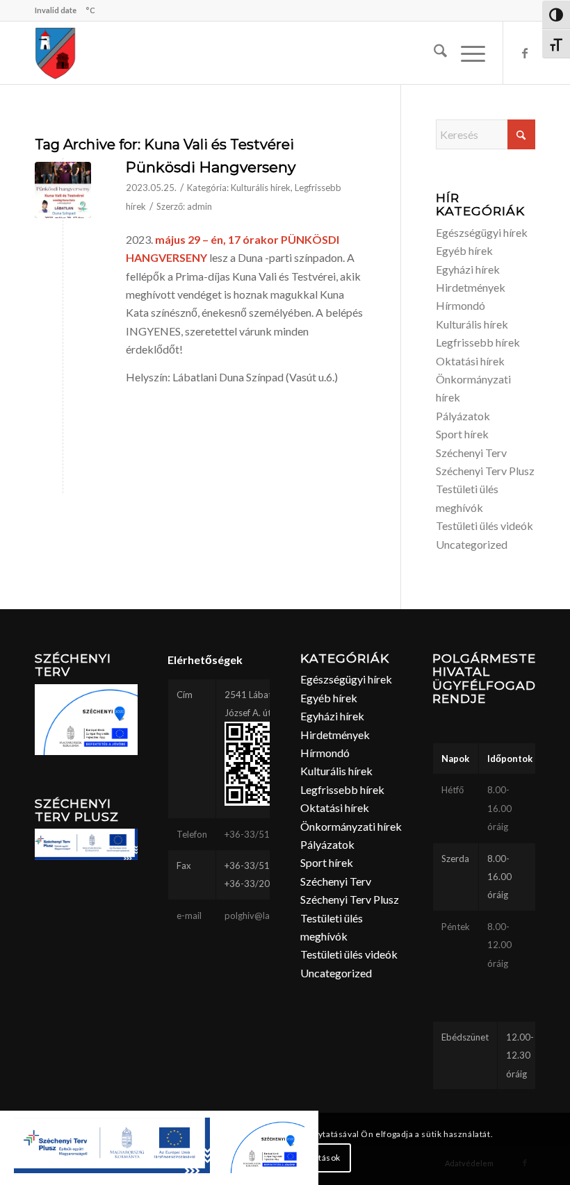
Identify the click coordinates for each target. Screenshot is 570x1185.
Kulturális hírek (261, 187)
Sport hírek (462, 433)
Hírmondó (460, 305)
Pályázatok (463, 415)
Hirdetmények (470, 287)
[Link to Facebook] (524, 52)
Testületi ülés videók (484, 525)
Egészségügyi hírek (482, 232)
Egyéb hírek (464, 250)
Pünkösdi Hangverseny (210, 167)
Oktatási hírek (470, 360)
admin (199, 206)
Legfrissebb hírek (478, 342)
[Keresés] (433, 53)
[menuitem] (433, 53)
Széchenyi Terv (471, 452)
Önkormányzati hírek (351, 826)
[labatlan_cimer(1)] (55, 53)
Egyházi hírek (468, 269)
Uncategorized (471, 544)
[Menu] (466, 53)
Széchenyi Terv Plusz (485, 470)
